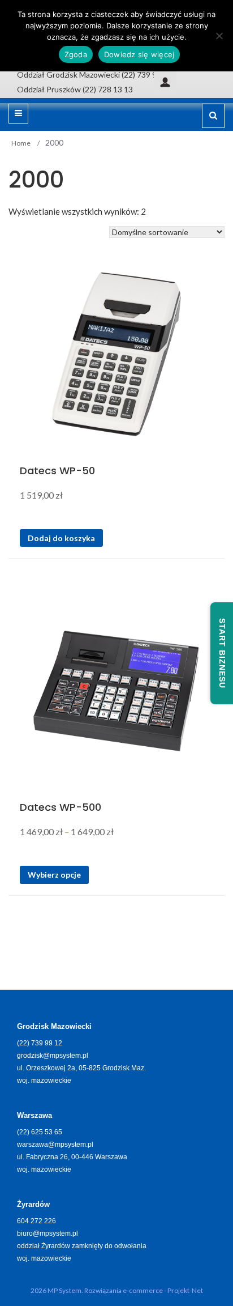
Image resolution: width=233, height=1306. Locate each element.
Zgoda (75, 54)
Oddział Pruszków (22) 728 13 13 (75, 89)
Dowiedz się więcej (139, 54)
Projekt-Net (185, 1290)
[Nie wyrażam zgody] (219, 35)
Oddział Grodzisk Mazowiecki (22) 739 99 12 (94, 74)
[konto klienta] (165, 81)
